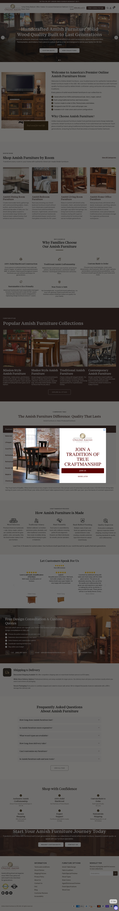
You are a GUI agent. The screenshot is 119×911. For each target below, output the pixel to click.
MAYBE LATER (83, 476)
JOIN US (82, 470)
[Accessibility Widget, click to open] (116, 908)
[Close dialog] (104, 430)
